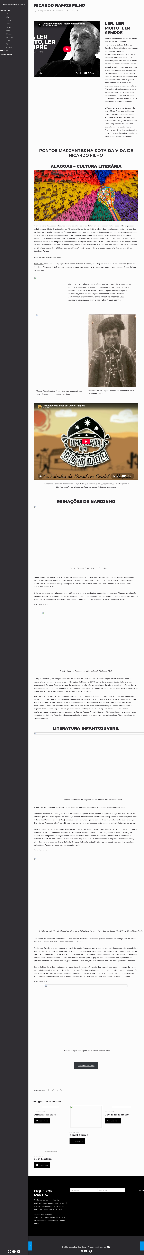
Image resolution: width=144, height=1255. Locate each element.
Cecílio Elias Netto (117, 1114)
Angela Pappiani (45, 1114)
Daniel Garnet (79, 1135)
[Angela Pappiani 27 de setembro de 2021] (142, 1245)
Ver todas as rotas (86, 1065)
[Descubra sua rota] (14, 4)
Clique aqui (38, 263)
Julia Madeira (43, 1159)
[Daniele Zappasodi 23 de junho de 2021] (30, 1245)
